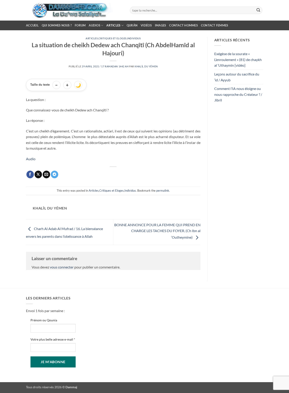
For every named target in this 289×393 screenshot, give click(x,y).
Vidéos (146, 25)
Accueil (32, 25)
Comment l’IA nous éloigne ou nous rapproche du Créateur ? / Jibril (238, 94)
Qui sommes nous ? (57, 25)
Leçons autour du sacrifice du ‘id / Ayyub (236, 77)
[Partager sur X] (38, 174)
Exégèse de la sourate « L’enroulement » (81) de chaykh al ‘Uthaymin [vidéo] (238, 59)
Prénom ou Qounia (43, 320)
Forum (80, 25)
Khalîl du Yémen (146, 66)
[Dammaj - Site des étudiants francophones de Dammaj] (74, 10)
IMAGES (160, 25)
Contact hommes (183, 25)
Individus (134, 38)
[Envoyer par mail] (46, 174)
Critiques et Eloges (112, 38)
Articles (113, 25)
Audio (30, 159)
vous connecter (62, 267)
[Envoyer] (258, 10)
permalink (162, 190)
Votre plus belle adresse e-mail (52, 339)
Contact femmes (214, 25)
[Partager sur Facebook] (30, 174)
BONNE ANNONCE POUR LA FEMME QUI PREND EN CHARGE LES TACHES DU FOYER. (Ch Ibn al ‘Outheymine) (157, 231)
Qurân (132, 25)
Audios (94, 25)
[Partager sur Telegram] (54, 174)
